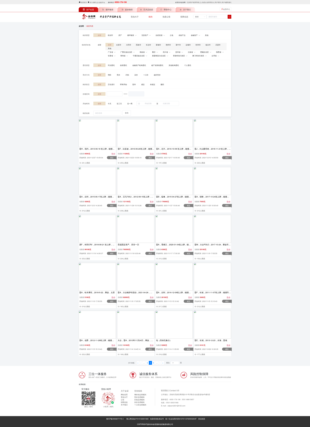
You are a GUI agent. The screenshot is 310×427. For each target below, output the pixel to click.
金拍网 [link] (81, 26)
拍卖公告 (166, 16)
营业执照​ (201, 419)
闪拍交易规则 (139, 399)
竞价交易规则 (139, 397)
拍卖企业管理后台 (208, 2)
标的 (150, 16)
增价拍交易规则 (140, 394)
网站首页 (124, 394)
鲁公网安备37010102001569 (137, 419)
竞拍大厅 (135, 16)
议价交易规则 (139, 402)
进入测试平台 (100, 2)
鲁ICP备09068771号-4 (115, 419)
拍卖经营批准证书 (157, 419)
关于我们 (124, 404)
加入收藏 (93, 2)
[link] (89, 26)
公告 (122, 399)
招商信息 (184, 16)
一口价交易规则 (140, 404)
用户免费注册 (226, 2)
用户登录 (218, 2)
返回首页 (84, 2)
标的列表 (89, 26)
